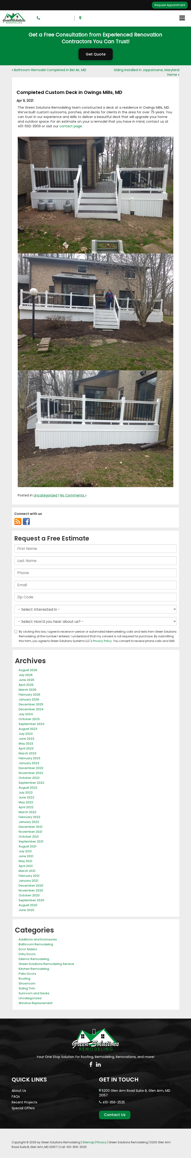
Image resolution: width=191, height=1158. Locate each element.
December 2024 (31, 709)
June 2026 (26, 680)
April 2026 (26, 685)
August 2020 (28, 905)
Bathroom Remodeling (36, 944)
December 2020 (31, 885)
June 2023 (26, 738)
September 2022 (31, 782)
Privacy (101, 1142)
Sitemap (88, 1142)
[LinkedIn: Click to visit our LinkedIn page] (98, 1064)
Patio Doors (27, 973)
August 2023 (28, 729)
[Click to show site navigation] (182, 18)
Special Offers (23, 1108)
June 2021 (26, 856)
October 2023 (29, 719)
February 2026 (29, 694)
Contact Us (115, 1114)
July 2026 (26, 675)
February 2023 (29, 758)
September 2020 (31, 900)
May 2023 (26, 743)
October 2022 (29, 778)
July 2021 (25, 851)
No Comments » (73, 495)
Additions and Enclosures (38, 939)
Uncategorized (45, 495)
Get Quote (96, 54)
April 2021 (26, 866)
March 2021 (27, 871)
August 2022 (28, 787)
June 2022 (26, 797)
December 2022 (31, 768)
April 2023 (26, 748)
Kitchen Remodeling (34, 969)
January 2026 (29, 699)
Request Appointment (169, 5)
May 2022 (26, 802)
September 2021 (31, 841)
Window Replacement (35, 1003)
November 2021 (30, 831)
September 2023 (31, 724)
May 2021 (25, 861)
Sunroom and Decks (34, 993)
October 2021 (29, 836)
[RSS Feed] (18, 521)
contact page (70, 126)
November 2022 (31, 773)
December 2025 (31, 704)
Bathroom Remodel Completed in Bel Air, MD (50, 70)
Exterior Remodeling (34, 959)
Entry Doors (27, 954)
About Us (19, 1090)
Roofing (24, 978)
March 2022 (27, 812)
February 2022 (29, 817)
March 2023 (27, 753)
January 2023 (29, 763)
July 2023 (26, 734)
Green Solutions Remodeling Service (46, 964)
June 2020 (26, 910)
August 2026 (28, 670)
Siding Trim (27, 988)
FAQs (16, 1096)
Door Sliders (28, 949)
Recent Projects (24, 1102)
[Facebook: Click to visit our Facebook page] (90, 1064)
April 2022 (26, 807)
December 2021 (30, 827)
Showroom (27, 983)
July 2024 (26, 714)
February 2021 (29, 876)
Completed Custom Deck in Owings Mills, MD (69, 92)
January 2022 (29, 822)
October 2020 (29, 895)
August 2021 (27, 846)
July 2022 (26, 792)
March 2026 (27, 689)
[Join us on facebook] (26, 521)
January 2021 (28, 880)
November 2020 (31, 890)
